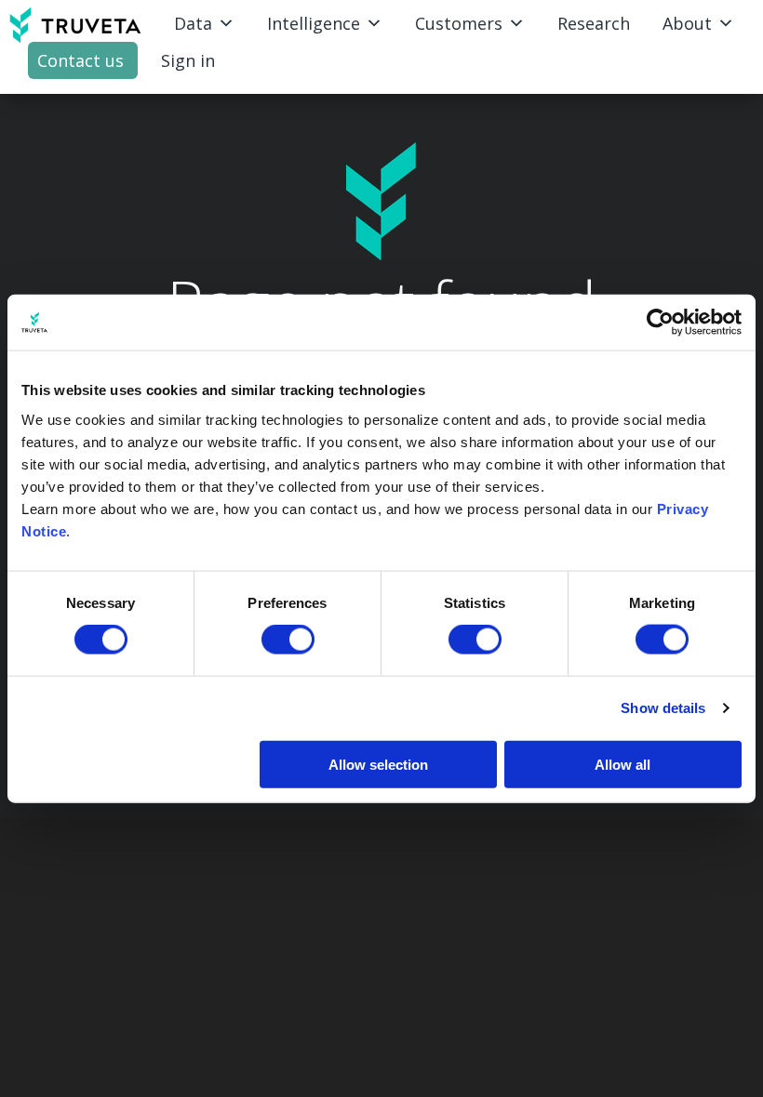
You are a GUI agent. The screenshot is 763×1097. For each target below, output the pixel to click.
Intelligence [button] (313, 23)
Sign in (188, 60)
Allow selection (378, 764)
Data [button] (193, 23)
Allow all (622, 764)
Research (593, 23)
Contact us (80, 60)
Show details (663, 708)
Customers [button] (458, 23)
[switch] (288, 639)
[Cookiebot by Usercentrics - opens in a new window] (660, 323)
